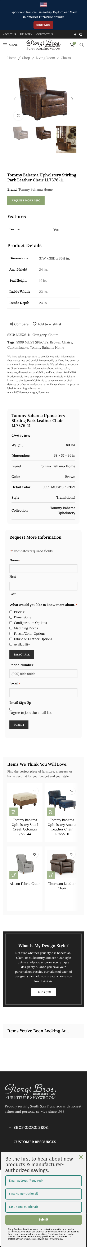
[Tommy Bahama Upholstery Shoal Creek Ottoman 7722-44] (24, 800)
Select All (22, 654)
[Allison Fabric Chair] (24, 864)
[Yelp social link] (81, 34)
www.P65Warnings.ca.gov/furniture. (28, 392)
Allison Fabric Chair (25, 883)
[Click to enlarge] (18, 115)
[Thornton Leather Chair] (62, 864)
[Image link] (30, 1091)
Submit (19, 724)
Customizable (17, 347)
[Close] (81, 1157)
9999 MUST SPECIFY (32, 342)
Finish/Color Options (29, 633)
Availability (22, 644)
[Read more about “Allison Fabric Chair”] (13, 875)
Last (12, 594)
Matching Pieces (26, 628)
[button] (14, 99)
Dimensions (22, 617)
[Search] (81, 45)
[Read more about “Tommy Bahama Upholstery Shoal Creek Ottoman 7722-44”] (13, 812)
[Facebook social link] (75, 34)
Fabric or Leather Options (33, 639)
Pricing (19, 612)
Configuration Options (30, 623)
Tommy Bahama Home (35, 189)
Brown (55, 342)
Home (12, 58)
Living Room (45, 58)
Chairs (66, 58)
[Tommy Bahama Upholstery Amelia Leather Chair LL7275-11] (62, 800)
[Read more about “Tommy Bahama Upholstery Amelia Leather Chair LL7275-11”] (51, 812)
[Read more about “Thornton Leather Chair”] (51, 875)
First (12, 576)
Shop (26, 58)
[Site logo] (43, 44)
